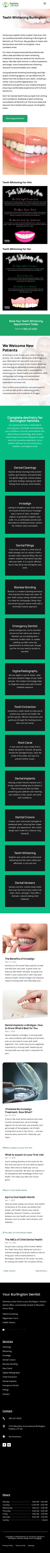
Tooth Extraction (10, 1377)
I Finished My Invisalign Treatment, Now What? (18, 1110)
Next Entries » (42, 1271)
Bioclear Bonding (10, 1364)
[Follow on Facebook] (4, 1445)
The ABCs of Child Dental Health (23, 1239)
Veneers (6, 1394)
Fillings (6, 1389)
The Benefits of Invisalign (20, 958)
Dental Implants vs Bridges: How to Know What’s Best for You (24, 1026)
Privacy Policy (8, 1545)
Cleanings (7, 1347)
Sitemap (31, 1545)
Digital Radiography (11, 1372)
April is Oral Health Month (20, 1197)
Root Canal (7, 1368)
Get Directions (15, 1436)
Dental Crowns (9, 1359)
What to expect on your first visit (24, 1154)
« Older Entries (9, 1271)
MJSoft (38, 1538)
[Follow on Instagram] (9, 1445)
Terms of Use (20, 1545)
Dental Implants (10, 1381)
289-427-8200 (30, 328)
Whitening (7, 1351)
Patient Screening (10, 1314)
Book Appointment (15, 118)
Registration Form (10, 1318)
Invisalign (7, 1355)
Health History (9, 1322)
